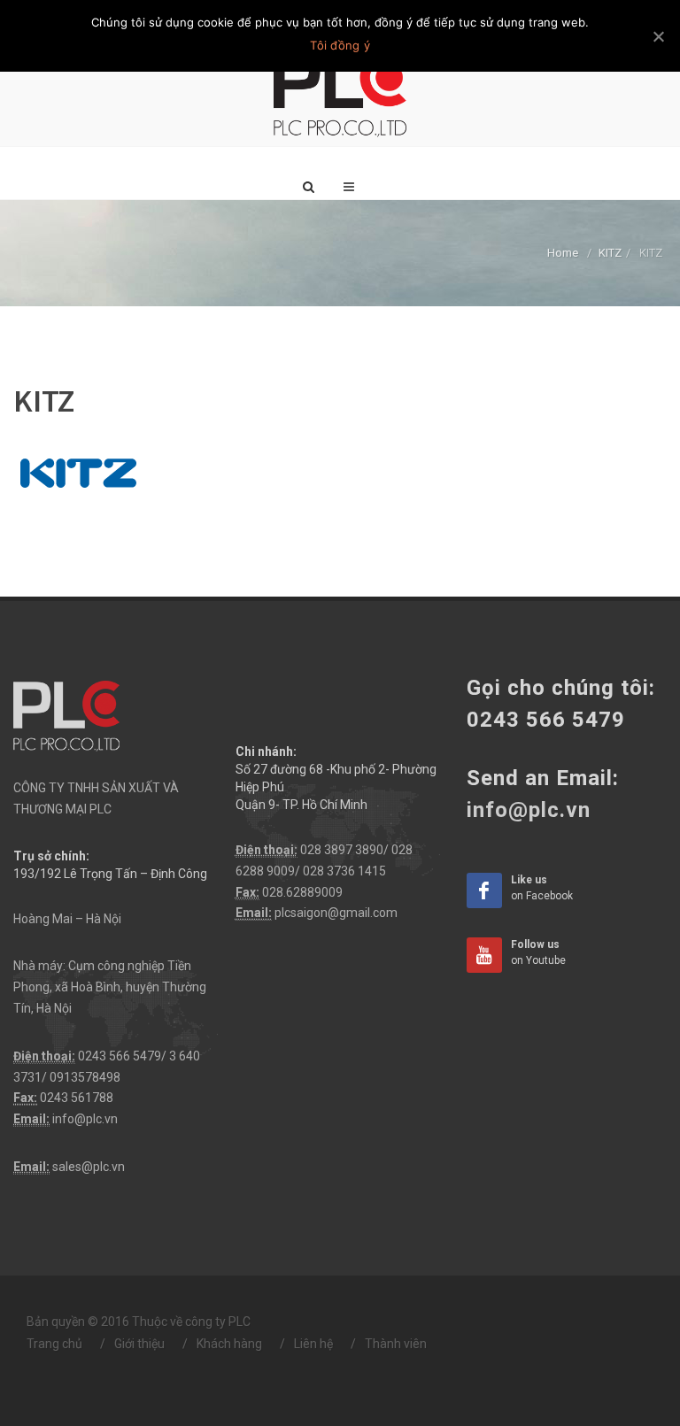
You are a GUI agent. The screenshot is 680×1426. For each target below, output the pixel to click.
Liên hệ (313, 1344)
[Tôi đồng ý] (658, 36)
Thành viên (396, 1344)
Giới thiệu (139, 1344)
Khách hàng (229, 1344)
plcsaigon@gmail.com (336, 913)
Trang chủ (54, 1344)
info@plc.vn (85, 1119)
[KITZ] (79, 474)
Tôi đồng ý (340, 45)
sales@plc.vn (88, 1167)
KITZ (610, 252)
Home (562, 252)
